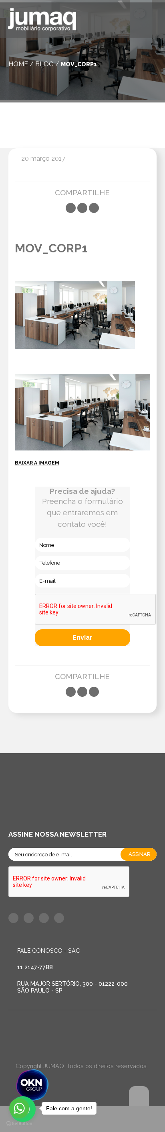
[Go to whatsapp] (19, 1108)
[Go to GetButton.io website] (19, 1123)
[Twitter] (82, 208)
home (18, 64)
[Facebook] (71, 208)
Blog (44, 64)
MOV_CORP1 (79, 64)
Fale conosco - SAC (48, 950)
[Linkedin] (94, 208)
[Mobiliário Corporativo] (42, 21)
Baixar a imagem (37, 463)
